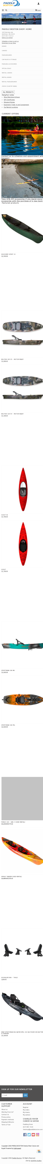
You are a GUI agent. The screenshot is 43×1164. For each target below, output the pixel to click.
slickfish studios (36, 1161)
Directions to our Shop (9, 43)
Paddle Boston (17, 1158)
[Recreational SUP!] (21, 19)
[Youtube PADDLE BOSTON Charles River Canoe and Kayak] (33, 1134)
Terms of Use (6, 1125)
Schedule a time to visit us (10, 41)
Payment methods (8, 1119)
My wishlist (26, 1115)
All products (8, 92)
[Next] (38, 16)
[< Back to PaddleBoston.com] (11, 4)
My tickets (26, 1112)
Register (25, 1107)
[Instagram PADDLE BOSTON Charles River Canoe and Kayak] (37, 1134)
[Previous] (4, 16)
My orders (26, 1110)
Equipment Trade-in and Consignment (16, 105)
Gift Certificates (9, 100)
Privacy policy (6, 1117)
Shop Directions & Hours (12, 97)
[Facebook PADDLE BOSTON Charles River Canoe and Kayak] (24, 1134)
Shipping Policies (9, 102)
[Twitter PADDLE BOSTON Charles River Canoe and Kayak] (29, 1134)
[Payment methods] (39, 1151)
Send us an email (7, 37)
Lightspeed (17, 1148)
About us (5, 1109)
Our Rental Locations (11, 107)
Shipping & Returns (8, 1122)
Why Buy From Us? (8, 1112)
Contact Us (5, 1114)
